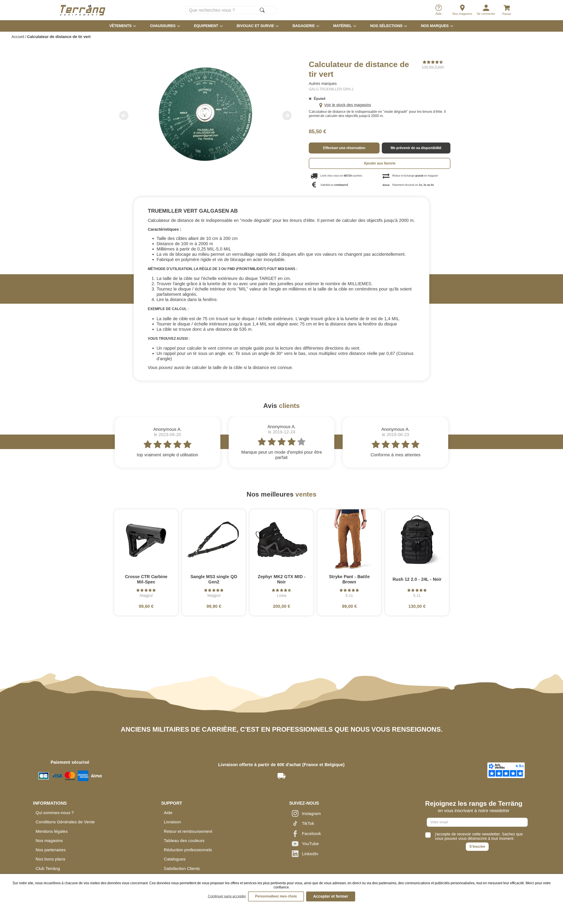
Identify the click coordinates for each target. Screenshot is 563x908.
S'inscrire (477, 846)
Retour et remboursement (188, 831)
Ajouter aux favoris (379, 163)
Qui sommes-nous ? (55, 812)
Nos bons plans (50, 859)
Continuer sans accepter (227, 896)
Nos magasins (49, 840)
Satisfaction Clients (182, 868)
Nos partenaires (51, 850)
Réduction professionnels (188, 850)
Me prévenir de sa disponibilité (416, 148)
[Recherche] (262, 10)
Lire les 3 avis (433, 67)
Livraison (172, 822)
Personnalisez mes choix (276, 896)
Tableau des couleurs (184, 840)
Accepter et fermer (330, 896)
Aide (168, 812)
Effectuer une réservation (344, 148)
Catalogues (175, 859)
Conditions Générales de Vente (65, 822)
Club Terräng (48, 868)
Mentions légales (52, 831)
